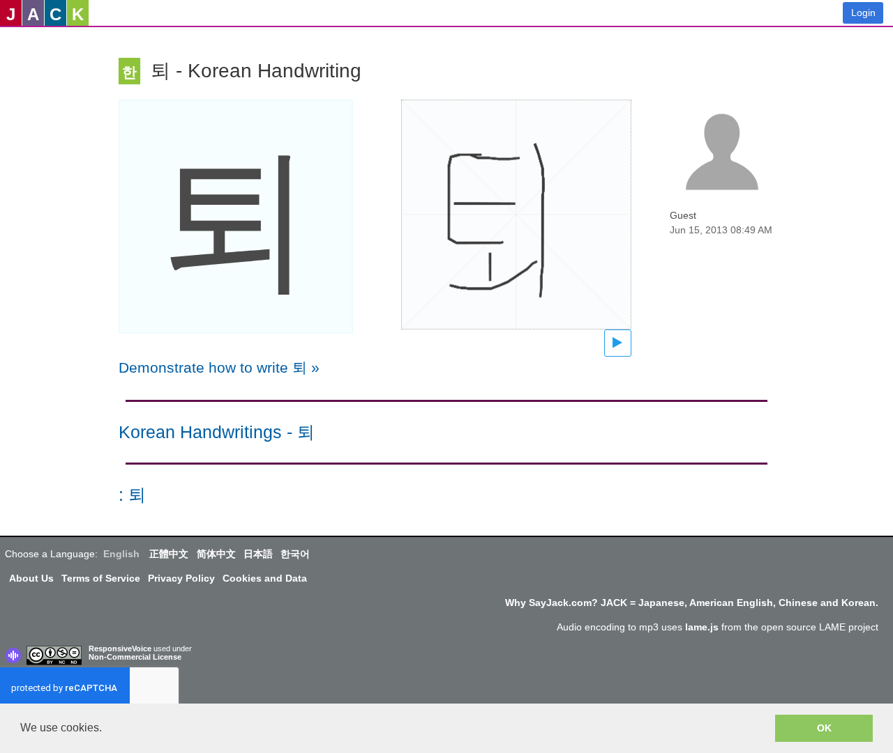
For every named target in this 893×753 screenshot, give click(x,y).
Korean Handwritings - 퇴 (217, 432)
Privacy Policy (181, 578)
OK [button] (824, 727)
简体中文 (216, 553)
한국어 (295, 553)
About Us (31, 578)
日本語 (258, 553)
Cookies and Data (265, 578)
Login (863, 12)
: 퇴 (132, 495)
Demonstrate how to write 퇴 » (219, 367)
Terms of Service (100, 578)
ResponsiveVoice (120, 648)
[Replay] (617, 343)
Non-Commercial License (135, 657)
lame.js (702, 626)
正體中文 (168, 553)
